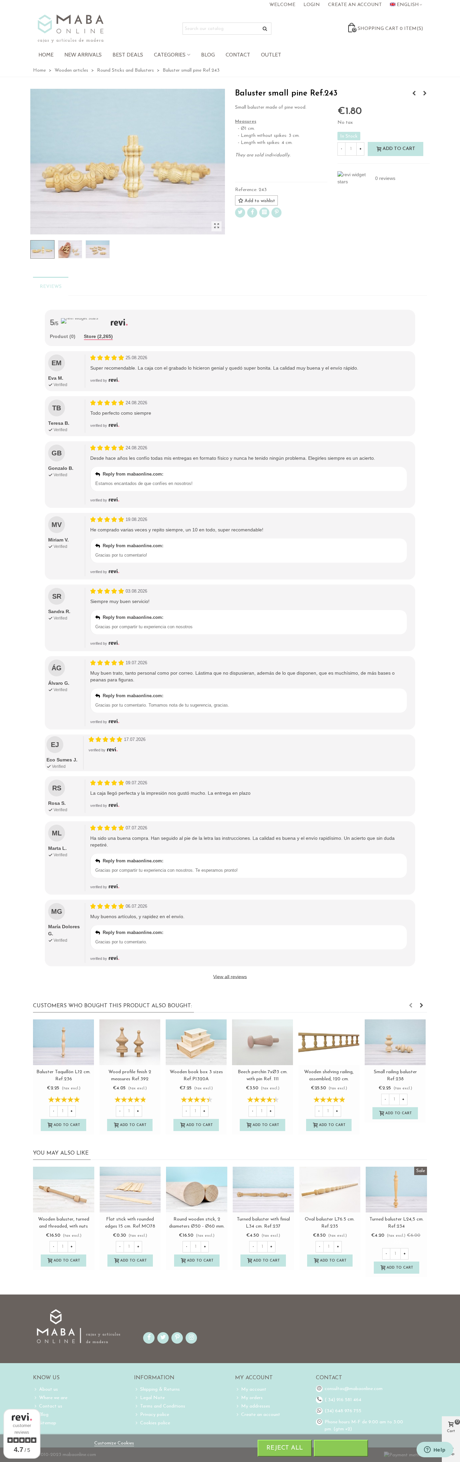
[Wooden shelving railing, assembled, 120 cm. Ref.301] (328, 1042)
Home (46, 54)
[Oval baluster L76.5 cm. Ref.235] (196, 1189)
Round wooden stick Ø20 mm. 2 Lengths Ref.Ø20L (396, 1223)
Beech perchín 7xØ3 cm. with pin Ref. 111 (263, 1076)
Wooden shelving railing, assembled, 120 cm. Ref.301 (329, 1079)
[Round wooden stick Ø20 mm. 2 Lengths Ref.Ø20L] (396, 1189)
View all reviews (230, 976)
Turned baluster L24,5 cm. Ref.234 (263, 1223)
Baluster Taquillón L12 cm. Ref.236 (63, 1076)
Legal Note (152, 1397)
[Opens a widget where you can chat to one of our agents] (434, 1450)
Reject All (284, 1448)
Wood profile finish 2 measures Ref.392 (129, 1076)
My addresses (255, 1406)
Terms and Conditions (162, 1406)
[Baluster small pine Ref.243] (216, 226)
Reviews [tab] (51, 286)
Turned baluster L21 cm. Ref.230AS (330, 1223)
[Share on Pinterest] (276, 213)
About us (48, 1389)
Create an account (260, 1414)
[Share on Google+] (264, 213)
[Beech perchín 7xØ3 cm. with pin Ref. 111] (262, 1042)
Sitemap (47, 1423)
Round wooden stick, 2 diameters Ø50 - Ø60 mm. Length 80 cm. (63, 1226)
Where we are (53, 1397)
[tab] (62, 336)
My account (253, 1389)
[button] (410, 1006)
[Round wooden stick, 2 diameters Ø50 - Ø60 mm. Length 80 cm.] (63, 1189)
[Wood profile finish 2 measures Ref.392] (129, 1042)
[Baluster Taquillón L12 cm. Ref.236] (63, 1042)
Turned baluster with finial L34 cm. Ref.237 (130, 1223)
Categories (170, 54)
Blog (208, 54)
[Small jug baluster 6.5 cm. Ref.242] (425, 94)
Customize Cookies (114, 1443)
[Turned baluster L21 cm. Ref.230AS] (330, 1189)
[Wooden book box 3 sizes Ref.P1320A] (196, 1042)
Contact (238, 54)
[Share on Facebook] (252, 213)
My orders (252, 1397)
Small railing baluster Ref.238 (395, 1076)
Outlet (271, 54)
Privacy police (154, 1414)
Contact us (50, 1406)
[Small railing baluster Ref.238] (414, 94)
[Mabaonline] (70, 28)
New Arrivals (83, 54)
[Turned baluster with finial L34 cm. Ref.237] (130, 1189)
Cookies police (155, 1423)
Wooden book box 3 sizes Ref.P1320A (196, 1076)
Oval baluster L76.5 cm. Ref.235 (197, 1223)
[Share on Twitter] (240, 213)
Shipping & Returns (160, 1389)
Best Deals (127, 54)
